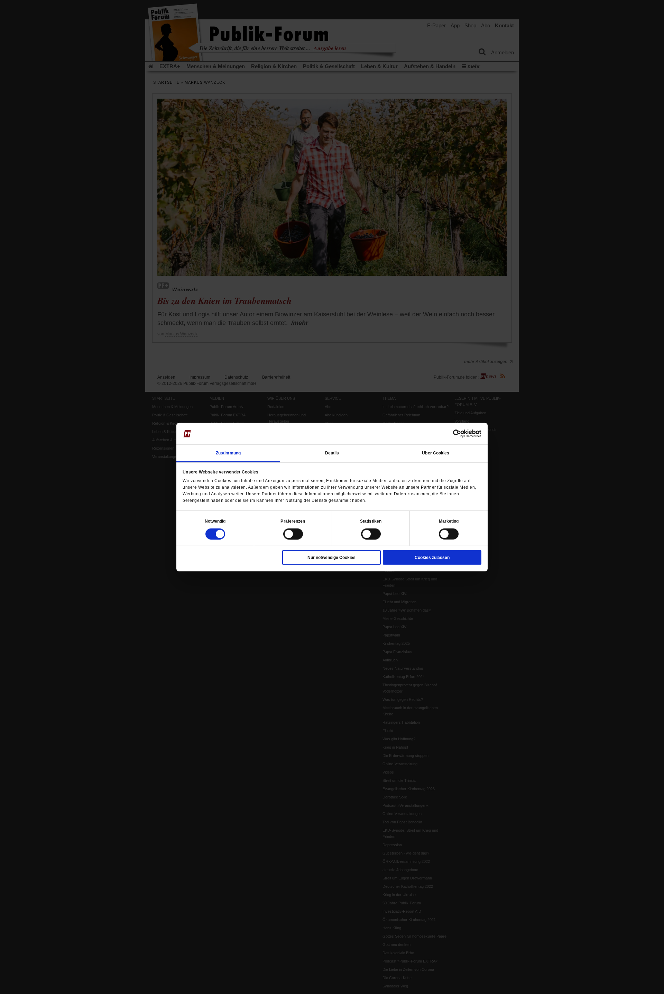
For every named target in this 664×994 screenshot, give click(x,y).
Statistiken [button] (370, 520)
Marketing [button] (449, 520)
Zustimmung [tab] (228, 452)
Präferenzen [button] (292, 520)
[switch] (293, 533)
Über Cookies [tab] (435, 452)
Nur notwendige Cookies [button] (331, 557)
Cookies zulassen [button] (432, 557)
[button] (215, 521)
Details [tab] (332, 452)
